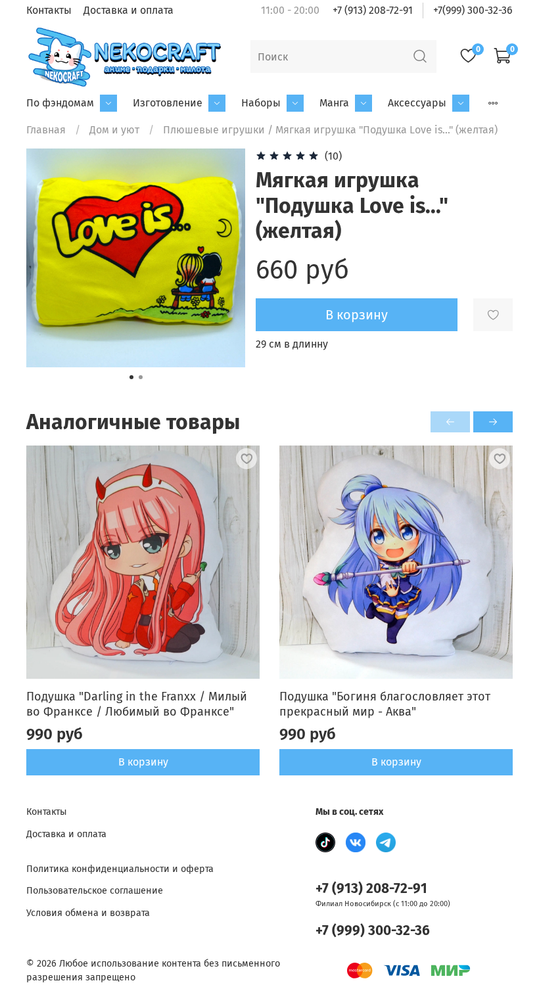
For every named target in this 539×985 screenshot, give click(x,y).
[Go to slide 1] (131, 377)
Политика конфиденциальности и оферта (120, 869)
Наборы (261, 103)
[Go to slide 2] (141, 377)
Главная (46, 130)
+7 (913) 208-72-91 (373, 10)
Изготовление (167, 103)
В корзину (143, 762)
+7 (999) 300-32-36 (373, 931)
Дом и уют (114, 130)
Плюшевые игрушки (214, 130)
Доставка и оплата (128, 10)
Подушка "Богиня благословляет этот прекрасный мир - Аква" (384, 704)
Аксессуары (417, 103)
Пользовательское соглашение (94, 890)
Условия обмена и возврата (88, 913)
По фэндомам (60, 103)
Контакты (49, 10)
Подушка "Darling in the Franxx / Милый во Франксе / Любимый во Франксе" (136, 704)
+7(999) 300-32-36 (473, 10)
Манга (334, 103)
